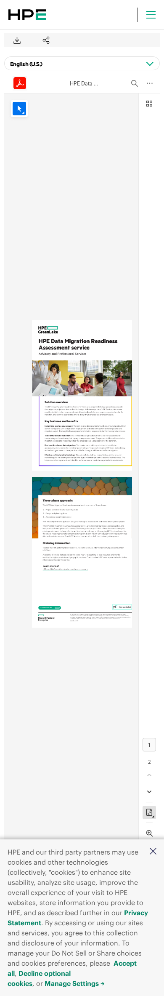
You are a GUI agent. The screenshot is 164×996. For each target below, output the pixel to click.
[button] (153, 852)
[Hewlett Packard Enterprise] (27, 15)
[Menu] (151, 15)
